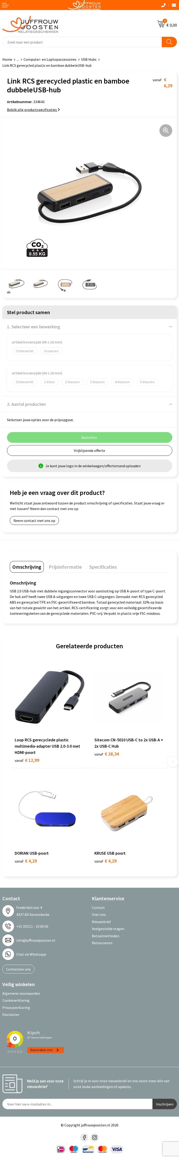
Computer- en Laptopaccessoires (50, 59)
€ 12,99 (27, 760)
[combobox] (82, 42)
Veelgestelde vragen (108, 928)
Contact (98, 907)
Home (7, 59)
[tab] (27, 567)
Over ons (99, 914)
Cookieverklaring (16, 1000)
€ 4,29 (26, 861)
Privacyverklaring (16, 1007)
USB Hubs (88, 59)
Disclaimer (10, 1014)
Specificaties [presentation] (103, 567)
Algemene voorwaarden (21, 993)
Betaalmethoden (105, 936)
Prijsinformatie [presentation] (65, 567)
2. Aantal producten (26, 404)
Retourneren (102, 943)
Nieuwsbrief (101, 921)
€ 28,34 (106, 754)
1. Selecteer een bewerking (33, 326)
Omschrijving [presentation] (26, 567)
